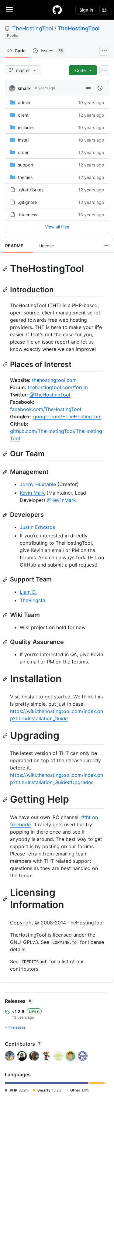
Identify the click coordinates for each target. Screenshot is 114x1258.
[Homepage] (57, 10)
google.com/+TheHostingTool (67, 416)
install (23, 139)
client (23, 115)
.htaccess (27, 214)
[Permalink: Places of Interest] (6, 364)
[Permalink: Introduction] (6, 289)
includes (26, 127)
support (25, 164)
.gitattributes (30, 189)
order (23, 152)
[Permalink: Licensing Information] (6, 898)
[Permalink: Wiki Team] (6, 615)
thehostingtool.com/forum (58, 387)
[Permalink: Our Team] (6, 453)
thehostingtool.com (54, 380)
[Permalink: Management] (6, 472)
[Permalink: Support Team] (6, 579)
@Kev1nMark (61, 500)
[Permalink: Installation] (6, 679)
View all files (57, 226)
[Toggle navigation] (9, 9)
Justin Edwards (37, 527)
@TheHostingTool (49, 395)
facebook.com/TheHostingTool (45, 409)
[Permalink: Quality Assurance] (6, 642)
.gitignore (27, 202)
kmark (24, 88)
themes (25, 177)
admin (24, 102)
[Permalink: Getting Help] (6, 799)
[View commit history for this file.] (100, 88)
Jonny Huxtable (38, 484)
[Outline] (106, 245)
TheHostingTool (32, 28)
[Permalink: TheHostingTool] (6, 268)
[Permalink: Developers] (6, 515)
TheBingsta (32, 600)
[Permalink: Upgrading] (6, 735)
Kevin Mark (32, 493)
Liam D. (28, 592)
